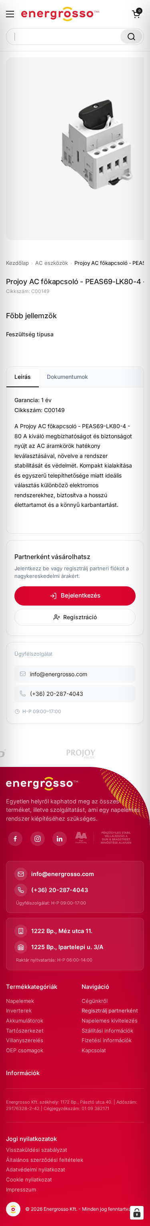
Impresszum (21, 1189)
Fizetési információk (107, 1040)
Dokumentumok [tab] (67, 376)
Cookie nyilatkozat (29, 1179)
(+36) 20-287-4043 (59, 889)
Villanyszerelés (24, 1040)
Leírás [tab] (22, 376)
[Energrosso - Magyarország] (60, 14)
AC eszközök (51, 263)
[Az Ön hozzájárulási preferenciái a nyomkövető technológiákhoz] (137, 1213)
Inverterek (19, 1010)
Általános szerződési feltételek (44, 1160)
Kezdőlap (17, 263)
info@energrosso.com (62, 873)
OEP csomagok (24, 1050)
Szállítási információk (107, 1030)
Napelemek (20, 1001)
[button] (136, 14)
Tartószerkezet (25, 1030)
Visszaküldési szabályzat (36, 1150)
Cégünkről (95, 1001)
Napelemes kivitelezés (110, 1020)
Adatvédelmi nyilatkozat (35, 1169)
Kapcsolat (94, 1050)
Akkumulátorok (24, 1020)
